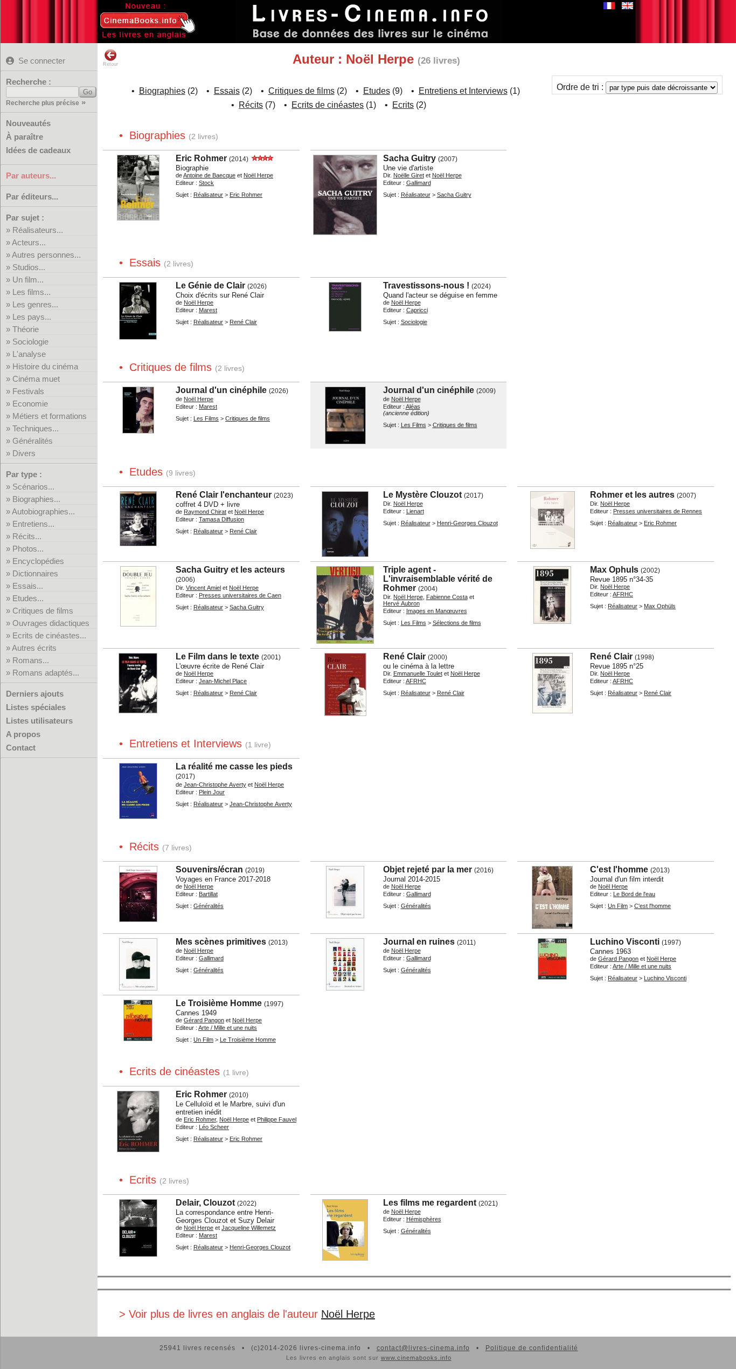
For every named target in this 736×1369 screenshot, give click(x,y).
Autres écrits (34, 647)
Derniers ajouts (35, 693)
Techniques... (35, 428)
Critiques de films (42, 610)
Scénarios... (33, 486)
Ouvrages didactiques (50, 623)
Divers (24, 453)
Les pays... (31, 316)
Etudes (376, 90)
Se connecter (41, 60)
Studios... (28, 267)
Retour (110, 64)
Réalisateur (208, 194)
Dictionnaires (35, 573)
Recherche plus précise (42, 103)
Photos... (28, 548)
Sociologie (30, 341)
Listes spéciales (36, 707)
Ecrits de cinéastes (327, 104)
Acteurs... (29, 242)
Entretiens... (33, 523)
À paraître (24, 136)
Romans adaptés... (45, 672)
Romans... (30, 660)
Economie (30, 403)
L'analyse (29, 354)
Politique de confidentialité (531, 1348)
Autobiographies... (43, 511)
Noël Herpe (348, 1314)
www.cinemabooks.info (416, 1357)
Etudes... (28, 598)
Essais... (27, 585)
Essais (227, 90)
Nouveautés (28, 123)
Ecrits (403, 104)
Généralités (32, 440)
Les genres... (35, 304)
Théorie (25, 329)
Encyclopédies (38, 561)
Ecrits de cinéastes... (49, 635)
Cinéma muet (36, 378)
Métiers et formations (49, 416)
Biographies (162, 90)
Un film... (28, 279)
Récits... (26, 536)
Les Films (206, 418)
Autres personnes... (46, 254)
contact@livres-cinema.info (423, 1348)
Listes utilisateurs (39, 720)
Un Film (618, 906)
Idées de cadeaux (38, 150)
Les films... (31, 292)
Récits (251, 104)
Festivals (28, 391)
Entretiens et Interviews (463, 90)
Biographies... (36, 499)
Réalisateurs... (37, 230)
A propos (23, 734)
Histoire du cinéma (45, 366)
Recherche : (28, 81)
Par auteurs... (31, 175)
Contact (21, 747)
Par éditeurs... (32, 196)
